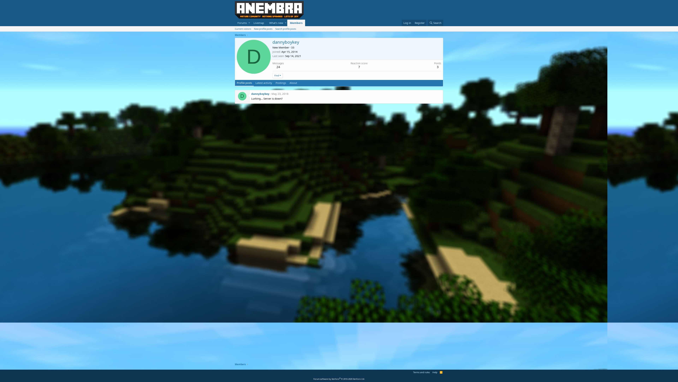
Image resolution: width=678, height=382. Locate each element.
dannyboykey (260, 94)
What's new (276, 23)
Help (434, 372)
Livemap (259, 23)
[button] (249, 23)
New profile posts (263, 28)
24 (278, 67)
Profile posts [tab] (244, 83)
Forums (242, 23)
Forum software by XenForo (339, 379)
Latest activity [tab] (263, 83)
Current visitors (243, 28)
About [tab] (293, 83)
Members (296, 23)
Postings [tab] (281, 83)
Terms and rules (421, 372)
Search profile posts (285, 28)
